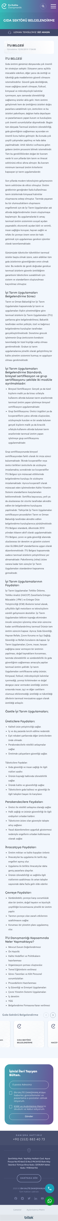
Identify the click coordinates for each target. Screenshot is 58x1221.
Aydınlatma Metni (36, 1210)
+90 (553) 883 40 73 (29, 1139)
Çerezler (17, 1210)
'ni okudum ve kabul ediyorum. (30, 1107)
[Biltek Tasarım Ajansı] (29, 1217)
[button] (53, 1015)
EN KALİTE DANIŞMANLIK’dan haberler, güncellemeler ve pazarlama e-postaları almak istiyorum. (30, 1097)
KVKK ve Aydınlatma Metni (28, 1106)
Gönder (29, 1116)
